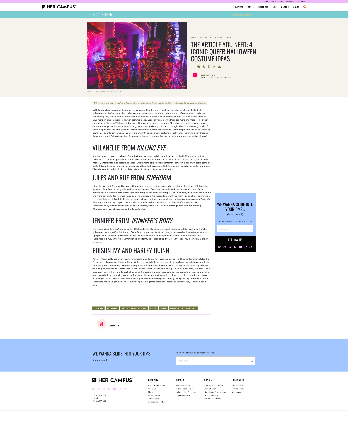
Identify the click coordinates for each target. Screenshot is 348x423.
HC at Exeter (102, 14)
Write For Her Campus (213, 385)
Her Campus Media (156, 385)
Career (285, 7)
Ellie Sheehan (208, 75)
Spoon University (183, 385)
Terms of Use (153, 398)
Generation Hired (183, 395)
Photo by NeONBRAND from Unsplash (104, 91)
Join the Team (238, 388)
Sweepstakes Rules (156, 401)
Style (251, 7)
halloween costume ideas (134, 308)
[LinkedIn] (214, 66)
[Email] (219, 66)
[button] (304, 6)
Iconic (153, 308)
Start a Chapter (210, 388)
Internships (236, 392)
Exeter (194, 37)
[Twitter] (209, 66)
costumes (98, 308)
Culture (238, 7)
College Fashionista (184, 388)
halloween (112, 308)
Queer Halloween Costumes (183, 308)
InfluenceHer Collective (186, 392)
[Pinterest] (204, 66)
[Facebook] (198, 66)
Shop (150, 392)
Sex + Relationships (221, 37)
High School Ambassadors (215, 392)
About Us (152, 388)
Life (275, 7)
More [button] (296, 7)
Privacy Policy (154, 395)
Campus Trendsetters (213, 398)
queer (163, 308)
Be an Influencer (211, 395)
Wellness (263, 7)
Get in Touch (237, 385)
